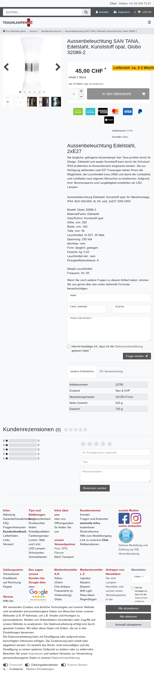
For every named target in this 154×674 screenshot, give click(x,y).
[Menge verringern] (81, 97)
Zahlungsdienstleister (44, 664)
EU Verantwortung (111, 371)
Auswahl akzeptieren (128, 624)
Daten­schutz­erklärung (65, 657)
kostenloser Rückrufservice (89, 529)
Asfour (58, 578)
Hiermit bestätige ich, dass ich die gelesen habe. (107, 348)
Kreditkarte (10, 578)
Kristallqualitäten (39, 531)
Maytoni (85, 586)
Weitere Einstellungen (40, 669)
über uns (60, 518)
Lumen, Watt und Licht (37, 542)
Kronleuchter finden (37, 525)
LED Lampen (37, 548)
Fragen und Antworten (94, 518)
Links (6, 540)
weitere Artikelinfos (82, 371)
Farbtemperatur (39, 535)
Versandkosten (96, 84)
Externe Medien (77, 664)
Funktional (16, 669)
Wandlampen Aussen (51, 31)
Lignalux (85, 578)
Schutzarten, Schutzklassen (38, 554)
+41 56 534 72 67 (140, 3)
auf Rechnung (12, 582)
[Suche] (86, 12)
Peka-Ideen (87, 595)
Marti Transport (64, 556)
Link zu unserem (94, 540)
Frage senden (135, 356)
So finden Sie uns (62, 529)
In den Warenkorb (116, 94)
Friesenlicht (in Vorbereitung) (63, 593)
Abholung (9, 514)
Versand (8, 544)
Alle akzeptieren (128, 608)
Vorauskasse (11, 574)
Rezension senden (95, 488)
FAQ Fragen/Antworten (14, 525)
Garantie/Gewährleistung (19, 518)
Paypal (7, 586)
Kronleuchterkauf (39, 518)
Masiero (85, 582)
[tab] (82, 371)
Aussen (33, 31)
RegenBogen (88, 599)
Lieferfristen (10, 535)
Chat (113, 3)
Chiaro (58, 582)
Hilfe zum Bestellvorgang (95, 535)
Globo (58, 599)
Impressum (36, 653)
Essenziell (15, 664)
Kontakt (85, 514)
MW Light (86, 590)
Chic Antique (62, 586)
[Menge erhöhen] (81, 91)
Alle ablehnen (128, 616)
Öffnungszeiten (64, 523)
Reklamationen (89, 544)
